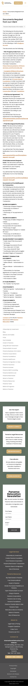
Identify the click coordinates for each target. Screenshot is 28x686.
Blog (4, 332)
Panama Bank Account (10, 348)
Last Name (8, 517)
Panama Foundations (9, 356)
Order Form (14, 629)
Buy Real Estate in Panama (14, 578)
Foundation (20, 91)
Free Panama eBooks (14, 580)
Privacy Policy (13, 665)
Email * (7, 522)
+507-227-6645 (15, 653)
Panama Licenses (8, 367)
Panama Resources (9, 381)
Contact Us (18, 3)
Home (5, 12)
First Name (8, 511)
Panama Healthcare (9, 359)
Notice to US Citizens (13, 674)
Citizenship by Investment (11, 329)
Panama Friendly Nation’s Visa (14, 604)
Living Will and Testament (10, 346)
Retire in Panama (8, 389)
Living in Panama (14, 593)
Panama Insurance (8, 365)
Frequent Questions (14, 626)
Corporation (7, 87)
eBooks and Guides (8, 335)
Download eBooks (14, 476)
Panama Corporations (9, 354)
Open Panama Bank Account (14, 591)
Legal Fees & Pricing (14, 624)
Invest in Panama (8, 343)
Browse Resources (14, 451)
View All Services (14, 569)
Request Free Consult (14, 657)
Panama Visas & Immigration (14, 566)
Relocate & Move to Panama (14, 610)
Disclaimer (13, 671)
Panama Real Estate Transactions (14, 563)
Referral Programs (8, 386)
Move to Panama (8, 378)
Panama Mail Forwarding (10, 370)
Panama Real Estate (9, 375)
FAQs (4, 337)
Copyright (13, 668)
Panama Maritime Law (9, 373)
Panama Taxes (7, 384)
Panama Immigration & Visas (11, 362)
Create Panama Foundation (14, 558)
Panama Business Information (12, 351)
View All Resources (14, 615)
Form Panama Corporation (14, 561)
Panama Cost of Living (14, 599)
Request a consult (14, 426)
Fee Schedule (7, 340)
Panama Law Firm (14, 632)
